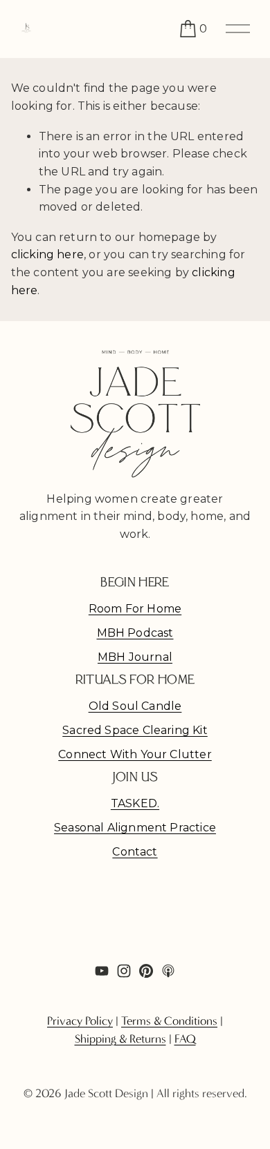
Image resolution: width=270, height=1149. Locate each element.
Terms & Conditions (169, 1021)
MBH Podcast (135, 632)
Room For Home (135, 608)
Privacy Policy (80, 1021)
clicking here (47, 254)
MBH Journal (135, 657)
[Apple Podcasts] (168, 971)
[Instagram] (124, 971)
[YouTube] (102, 971)
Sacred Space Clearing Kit (135, 730)
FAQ (185, 1039)
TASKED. (135, 803)
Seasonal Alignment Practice (135, 827)
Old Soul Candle (135, 706)
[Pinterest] (146, 971)
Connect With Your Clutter (135, 754)
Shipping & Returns (120, 1039)
